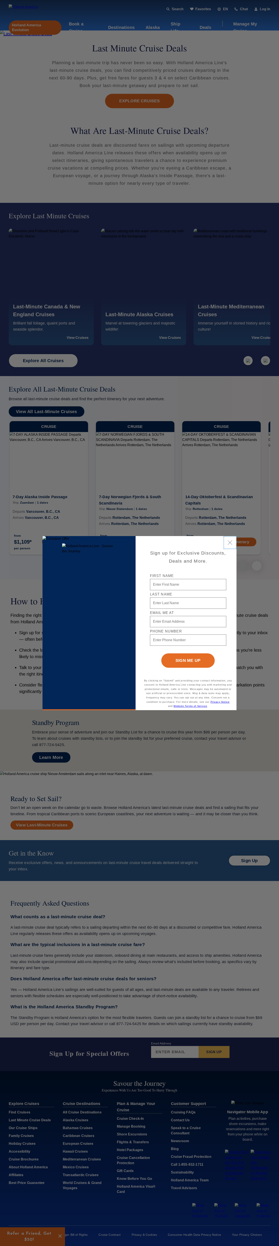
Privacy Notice (220, 702)
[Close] (229, 542)
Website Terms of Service (190, 706)
